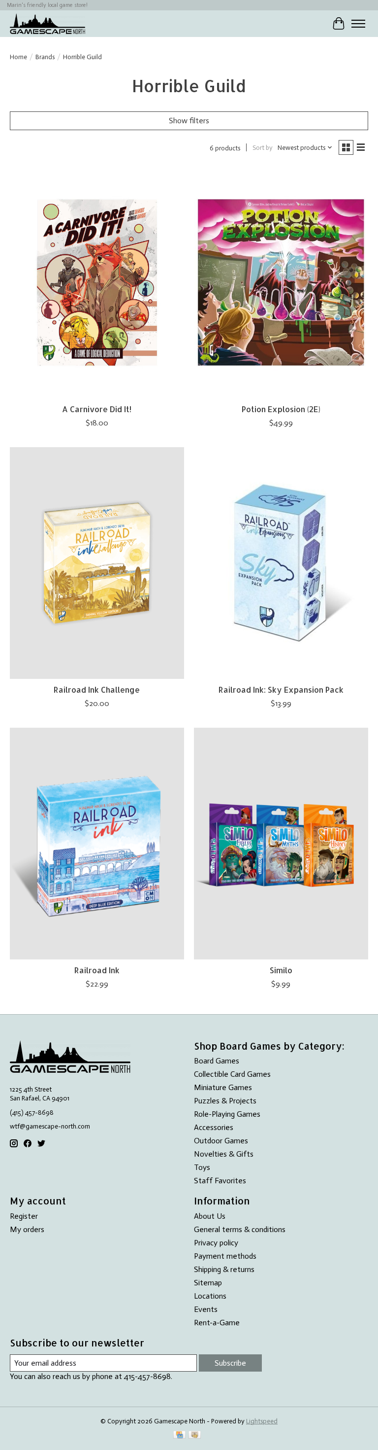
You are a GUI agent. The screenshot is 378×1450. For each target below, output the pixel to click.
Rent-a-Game (217, 1322)
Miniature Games (223, 1087)
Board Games (216, 1060)
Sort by (262, 147)
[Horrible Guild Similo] (281, 844)
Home (18, 57)
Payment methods (225, 1256)
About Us (209, 1216)
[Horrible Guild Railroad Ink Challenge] (97, 563)
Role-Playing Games (227, 1114)
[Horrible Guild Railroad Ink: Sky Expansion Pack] (281, 563)
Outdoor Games (221, 1140)
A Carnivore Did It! (96, 409)
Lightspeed (262, 1421)
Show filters (189, 120)
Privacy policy (216, 1242)
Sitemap (208, 1282)
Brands (45, 57)
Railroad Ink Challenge (97, 689)
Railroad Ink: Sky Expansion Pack (281, 689)
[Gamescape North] (47, 23)
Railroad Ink (97, 970)
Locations (210, 1296)
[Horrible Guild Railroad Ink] (97, 844)
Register (24, 1216)
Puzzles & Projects (225, 1100)
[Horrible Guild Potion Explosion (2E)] (281, 283)
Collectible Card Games (232, 1074)
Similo (281, 970)
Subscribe (230, 1363)
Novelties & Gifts (223, 1154)
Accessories (213, 1127)
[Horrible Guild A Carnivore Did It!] (97, 283)
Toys (202, 1167)
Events (206, 1309)
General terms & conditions (239, 1229)
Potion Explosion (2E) (281, 409)
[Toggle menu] (358, 24)
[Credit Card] (179, 1435)
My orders (27, 1229)
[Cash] (195, 1435)
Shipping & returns (224, 1269)
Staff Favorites (220, 1180)
